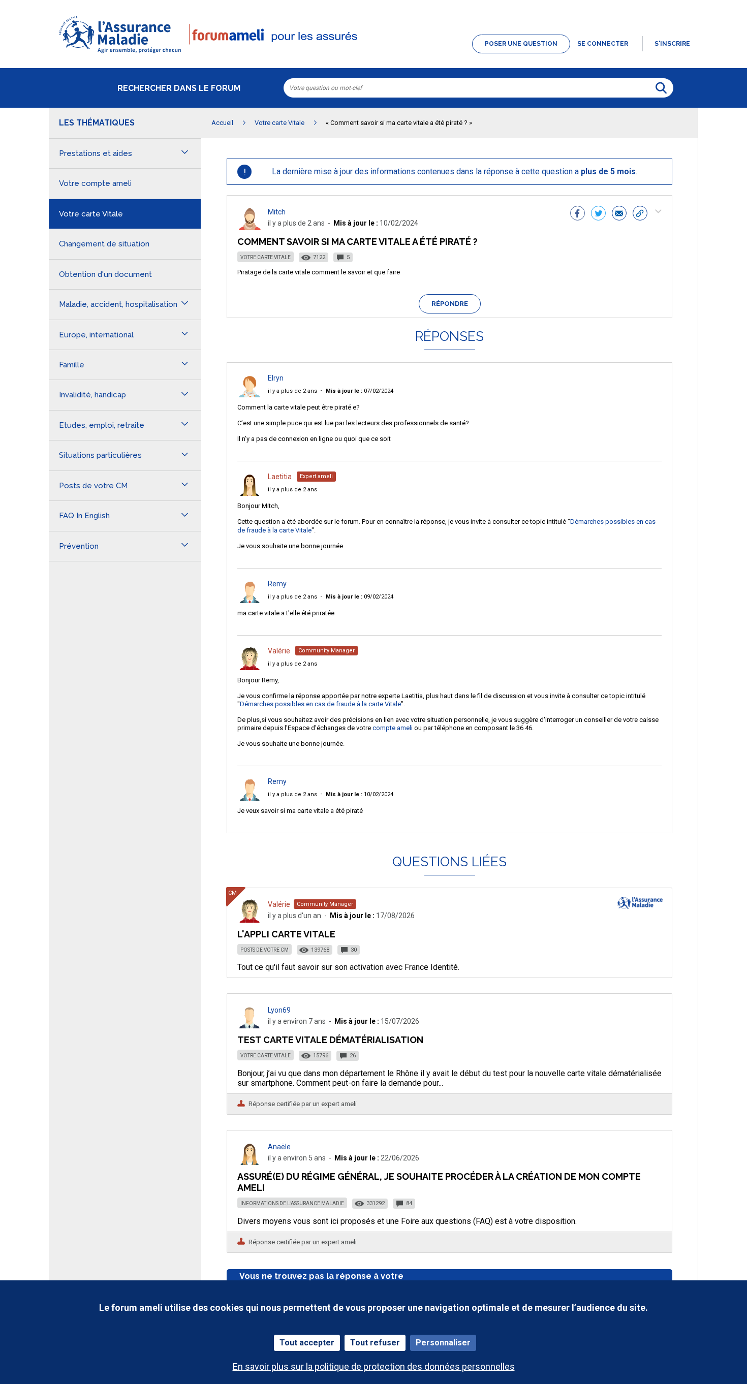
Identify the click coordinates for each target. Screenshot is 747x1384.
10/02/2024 (359, 794)
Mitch (277, 212)
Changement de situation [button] (104, 243)
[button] (373, 54)
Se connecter (602, 43)
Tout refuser (375, 1342)
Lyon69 (279, 1010)
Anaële (279, 1147)
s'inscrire (672, 43)
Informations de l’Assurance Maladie (292, 1203)
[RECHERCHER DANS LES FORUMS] (661, 88)
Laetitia (280, 477)
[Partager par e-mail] (619, 214)
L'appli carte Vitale (286, 934)
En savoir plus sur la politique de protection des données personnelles (374, 1366)
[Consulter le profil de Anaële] (249, 1162)
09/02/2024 (359, 596)
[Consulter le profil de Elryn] (249, 394)
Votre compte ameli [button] (95, 183)
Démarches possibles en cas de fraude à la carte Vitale (320, 704)
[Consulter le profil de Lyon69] (249, 1025)
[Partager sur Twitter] (598, 214)
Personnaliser (443, 1342)
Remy (277, 584)
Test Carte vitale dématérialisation (330, 1039)
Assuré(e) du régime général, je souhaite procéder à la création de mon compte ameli (439, 1182)
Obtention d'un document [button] (105, 274)
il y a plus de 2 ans (292, 391)
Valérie (279, 651)
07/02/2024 (359, 391)
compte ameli (392, 728)
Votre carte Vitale (265, 257)
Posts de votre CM (264, 950)
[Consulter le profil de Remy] (249, 600)
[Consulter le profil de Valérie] (249, 667)
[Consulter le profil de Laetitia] (249, 493)
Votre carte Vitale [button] (91, 213)
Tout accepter (306, 1342)
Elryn (276, 378)
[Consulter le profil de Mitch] (249, 227)
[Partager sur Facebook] (577, 214)
